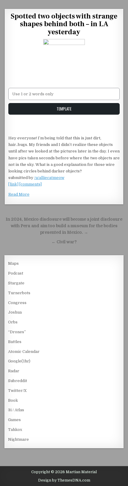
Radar (13, 371)
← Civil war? (64, 242)
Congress (17, 302)
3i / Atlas (16, 410)
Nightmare (18, 439)
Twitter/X (17, 390)
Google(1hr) (19, 361)
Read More (18, 194)
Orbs (13, 322)
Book (13, 400)
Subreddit (17, 380)
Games (14, 420)
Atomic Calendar (24, 351)
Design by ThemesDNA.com (64, 480)
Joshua (15, 312)
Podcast (15, 273)
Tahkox (15, 429)
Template (64, 109)
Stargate (16, 283)
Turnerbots (19, 293)
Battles (14, 341)
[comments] (30, 184)
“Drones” (17, 332)
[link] (13, 184)
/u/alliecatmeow (49, 177)
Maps (13, 263)
